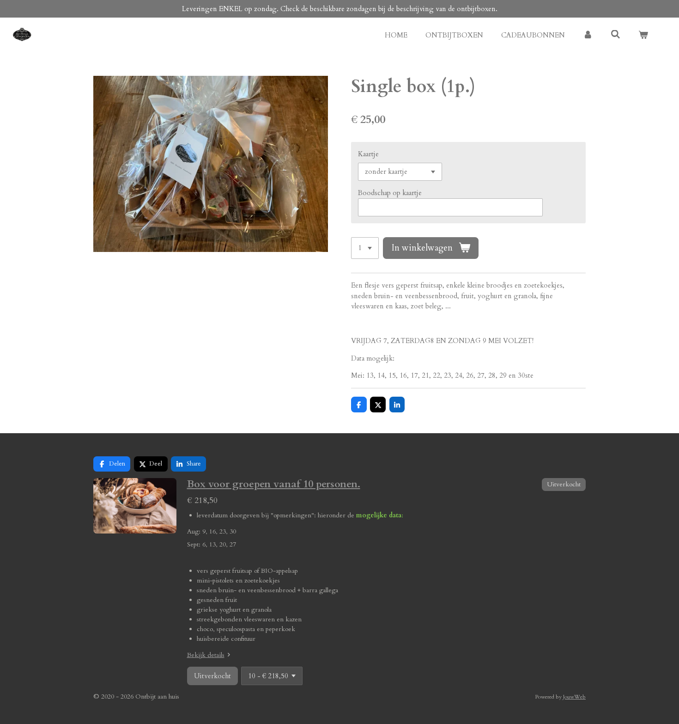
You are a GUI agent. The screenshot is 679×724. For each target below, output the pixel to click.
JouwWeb (574, 696)
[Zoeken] (615, 35)
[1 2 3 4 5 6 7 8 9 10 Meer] (365, 248)
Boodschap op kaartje (390, 192)
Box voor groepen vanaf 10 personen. (273, 484)
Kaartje (368, 154)
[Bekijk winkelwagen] (643, 35)
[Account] (587, 35)
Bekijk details (205, 654)
